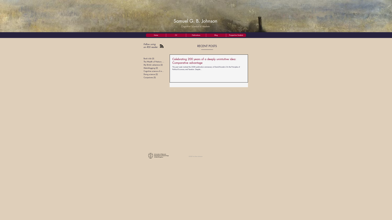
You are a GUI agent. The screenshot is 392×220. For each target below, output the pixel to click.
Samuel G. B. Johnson (195, 21)
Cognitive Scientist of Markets (195, 26)
